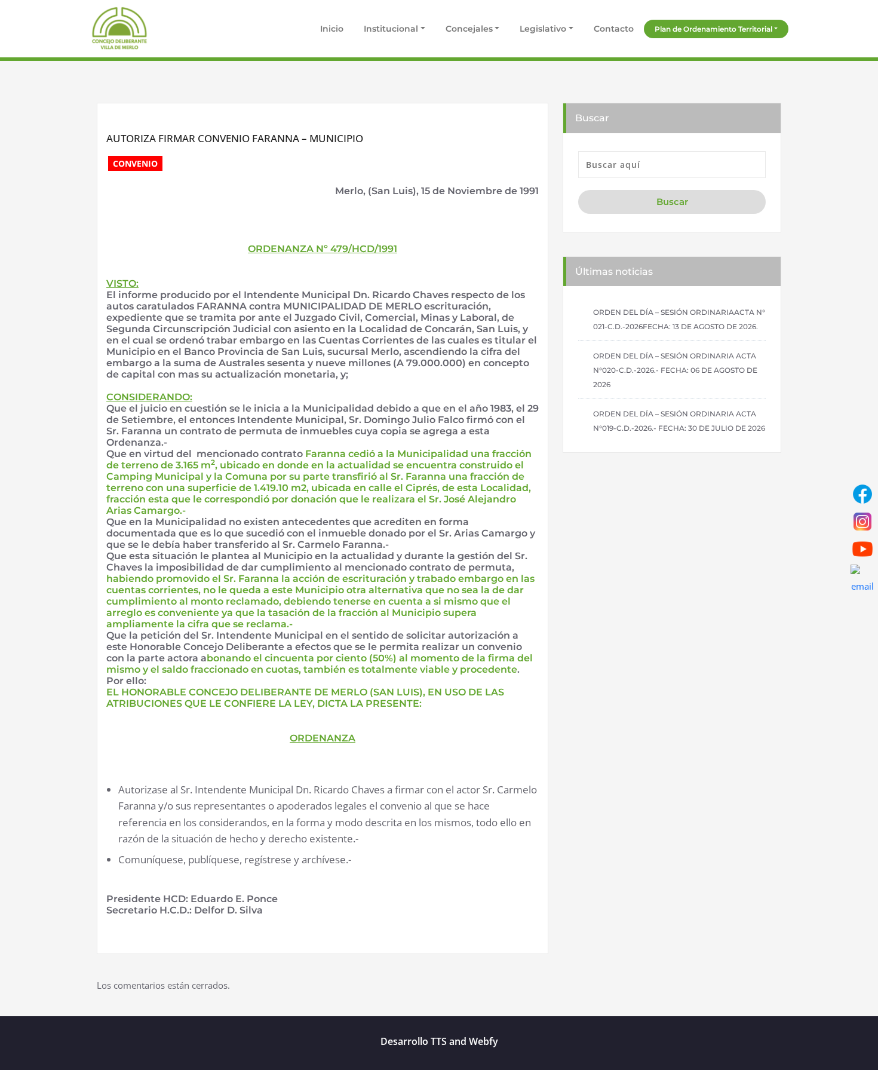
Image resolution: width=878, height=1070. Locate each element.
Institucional (391, 28)
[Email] (862, 576)
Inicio (330, 28)
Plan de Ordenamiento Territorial (713, 28)
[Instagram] (862, 522)
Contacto (614, 28)
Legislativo (543, 28)
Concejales (469, 28)
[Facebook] (862, 494)
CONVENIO (135, 163)
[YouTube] (862, 549)
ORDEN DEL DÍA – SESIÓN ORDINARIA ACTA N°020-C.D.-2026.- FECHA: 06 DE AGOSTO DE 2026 (675, 370)
